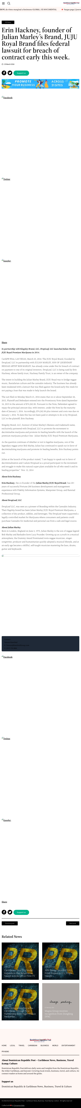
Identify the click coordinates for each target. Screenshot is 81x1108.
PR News (8, 22)
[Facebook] (40, 135)
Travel (22, 1045)
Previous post (9, 923)
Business (45, 1045)
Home (4, 1045)
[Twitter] (40, 216)
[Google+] (40, 298)
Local (12, 1045)
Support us (21, 73)
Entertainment (68, 1045)
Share (4, 342)
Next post (72, 923)
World (55, 1045)
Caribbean (32, 1045)
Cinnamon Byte (19, 1105)
